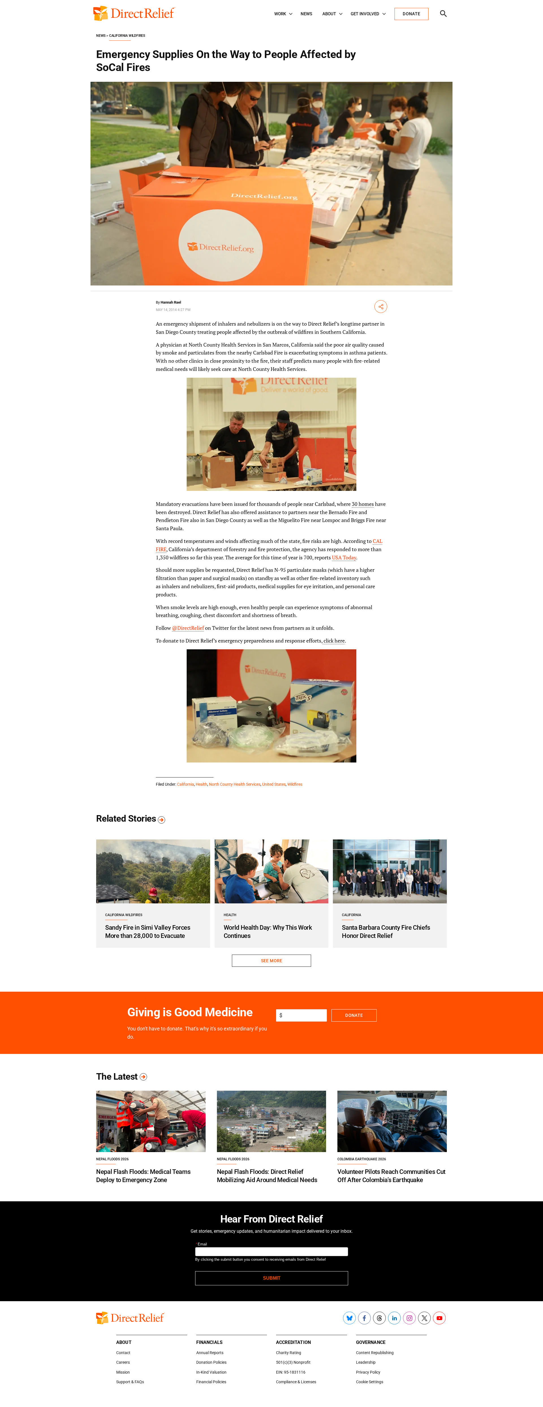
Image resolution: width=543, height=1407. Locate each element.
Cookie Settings (369, 1382)
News (306, 13)
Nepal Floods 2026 (112, 1159)
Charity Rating (288, 1352)
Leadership (366, 1362)
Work (280, 13)
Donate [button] (411, 13)
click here (333, 640)
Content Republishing (375, 1352)
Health (201, 784)
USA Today (344, 557)
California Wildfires (127, 36)
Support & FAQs (130, 1382)
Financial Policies (211, 1382)
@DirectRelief (188, 627)
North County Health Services (234, 784)
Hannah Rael (171, 302)
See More (271, 960)
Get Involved (365, 13)
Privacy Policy (368, 1372)
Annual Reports (209, 1352)
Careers (123, 1362)
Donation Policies (211, 1362)
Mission (123, 1372)
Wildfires (294, 784)
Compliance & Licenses (296, 1382)
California (185, 784)
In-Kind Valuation (211, 1372)
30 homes (363, 503)
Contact (123, 1352)
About (329, 13)
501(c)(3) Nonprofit (293, 1362)
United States (274, 784)
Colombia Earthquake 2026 (361, 1159)
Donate (354, 1015)
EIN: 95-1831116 (290, 1372)
